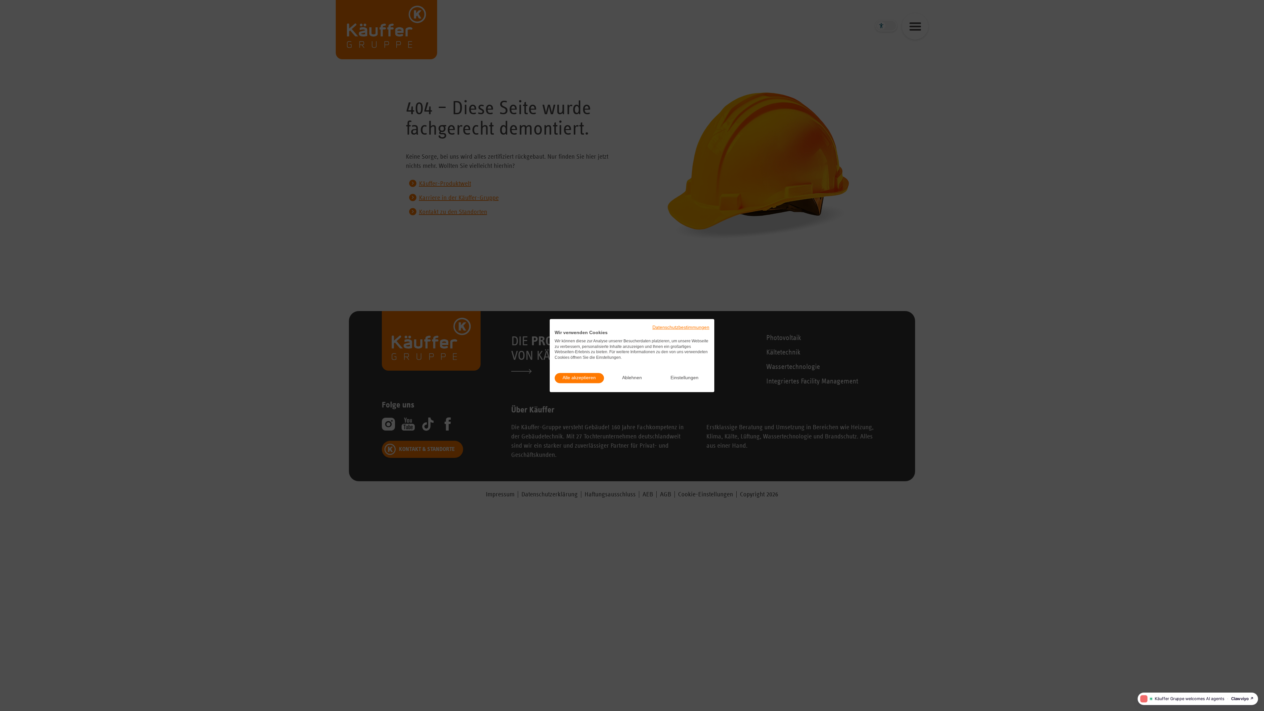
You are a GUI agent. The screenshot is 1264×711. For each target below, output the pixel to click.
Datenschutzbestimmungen (680, 327)
